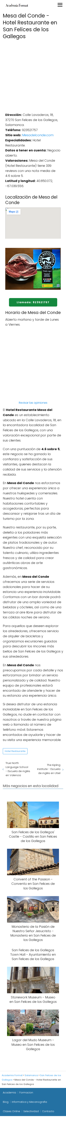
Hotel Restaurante (15, 751)
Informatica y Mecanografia (29, 1102)
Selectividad (31, 1111)
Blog (5, 1102)
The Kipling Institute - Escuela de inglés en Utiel (48, 769)
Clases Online (11, 1111)
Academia (9, 1092)
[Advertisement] (33, 75)
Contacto (48, 1111)
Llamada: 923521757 (33, 302)
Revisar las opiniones (33, 403)
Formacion (26, 1092)
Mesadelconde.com (38, 135)
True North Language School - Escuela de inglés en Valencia (18, 769)
